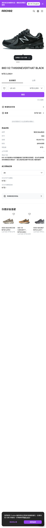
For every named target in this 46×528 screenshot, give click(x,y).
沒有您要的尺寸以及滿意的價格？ (23, 121)
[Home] (7, 11)
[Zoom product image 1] (23, 37)
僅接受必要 (13, 522)
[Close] (29, 58)
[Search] (34, 11)
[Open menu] (42, 11)
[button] (38, 11)
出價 (33, 80)
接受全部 (33, 522)
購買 (23, 95)
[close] (42, 4)
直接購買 (12, 80)
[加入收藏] (4, 88)
